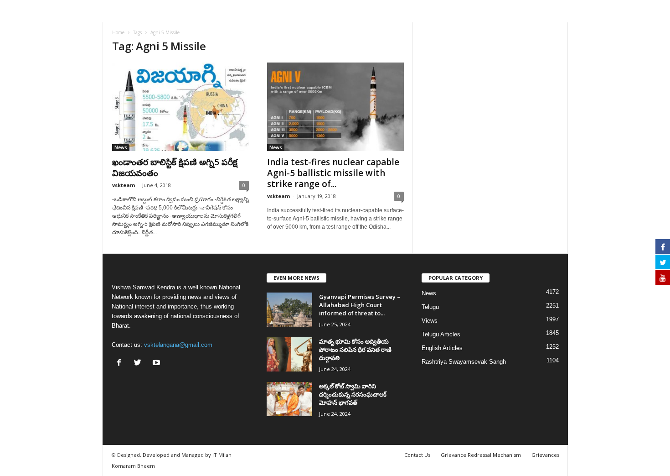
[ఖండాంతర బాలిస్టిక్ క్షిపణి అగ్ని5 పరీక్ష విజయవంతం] (180, 107)
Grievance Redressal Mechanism (481, 454)
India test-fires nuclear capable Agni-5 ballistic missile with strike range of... (333, 173)
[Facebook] (121, 363)
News (120, 147)
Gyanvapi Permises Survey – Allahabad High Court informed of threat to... (359, 305)
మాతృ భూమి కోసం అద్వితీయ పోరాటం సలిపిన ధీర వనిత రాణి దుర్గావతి (355, 349)
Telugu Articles (441, 334)
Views (430, 320)
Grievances (545, 454)
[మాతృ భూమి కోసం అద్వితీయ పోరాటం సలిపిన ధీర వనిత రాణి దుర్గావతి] (289, 354)
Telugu (430, 306)
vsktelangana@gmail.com (178, 344)
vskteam (123, 185)
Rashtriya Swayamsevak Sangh (464, 361)
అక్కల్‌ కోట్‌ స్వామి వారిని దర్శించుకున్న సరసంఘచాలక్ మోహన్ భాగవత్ (353, 394)
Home (118, 32)
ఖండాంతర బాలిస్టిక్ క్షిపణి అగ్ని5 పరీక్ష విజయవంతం (174, 167)
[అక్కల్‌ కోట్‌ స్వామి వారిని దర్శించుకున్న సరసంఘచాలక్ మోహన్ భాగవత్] (289, 399)
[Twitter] (139, 363)
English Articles (442, 348)
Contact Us (417, 454)
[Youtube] (157, 363)
